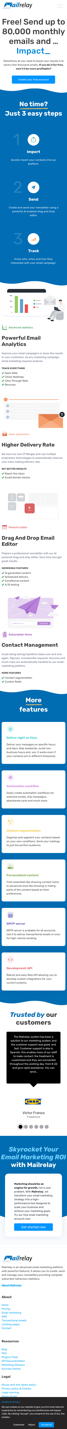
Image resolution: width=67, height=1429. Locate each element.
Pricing (6, 1308)
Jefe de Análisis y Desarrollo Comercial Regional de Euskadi (33, 1117)
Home (5, 1304)
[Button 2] (31, 1127)
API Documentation (13, 1360)
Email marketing (11, 1312)
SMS (4, 1316)
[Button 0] (20, 1127)
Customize (18, 1424)
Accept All (46, 1424)
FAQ (4, 1353)
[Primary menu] (59, 6)
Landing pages (11, 1324)
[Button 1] (26, 1127)
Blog (4, 1349)
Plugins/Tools (10, 1357)
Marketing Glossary (13, 1364)
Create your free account (33, 79)
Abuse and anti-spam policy (19, 1384)
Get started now (33, 1227)
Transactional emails (14, 1320)
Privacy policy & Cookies (16, 1388)
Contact (6, 1328)
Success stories (11, 1368)
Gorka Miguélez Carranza (33, 1113)
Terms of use (9, 1396)
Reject (31, 1424)
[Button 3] (36, 1127)
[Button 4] (41, 1127)
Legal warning (10, 1392)
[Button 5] (47, 1127)
